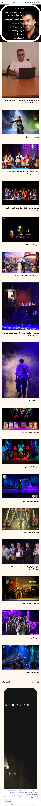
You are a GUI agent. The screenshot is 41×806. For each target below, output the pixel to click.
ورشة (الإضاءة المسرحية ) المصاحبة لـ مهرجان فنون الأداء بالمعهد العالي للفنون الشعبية (22, 101)
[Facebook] (27, 705)
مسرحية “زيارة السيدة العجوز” (30, 603)
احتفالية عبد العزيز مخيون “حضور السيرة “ (26, 275)
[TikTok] (17, 705)
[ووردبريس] (6, 705)
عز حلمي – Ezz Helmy (33, 23)
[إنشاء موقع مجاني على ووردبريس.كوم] (20, 2)
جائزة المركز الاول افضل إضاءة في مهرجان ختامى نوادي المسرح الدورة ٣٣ (22, 568)
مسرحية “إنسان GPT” (32, 245)
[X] (10, 705)
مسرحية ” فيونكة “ (33, 638)
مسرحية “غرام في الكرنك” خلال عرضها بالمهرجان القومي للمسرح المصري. (22, 209)
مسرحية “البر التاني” (33, 400)
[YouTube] (13, 705)
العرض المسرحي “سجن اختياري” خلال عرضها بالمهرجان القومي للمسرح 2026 (22, 172)
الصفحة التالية (6, 682)
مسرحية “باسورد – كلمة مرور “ (29, 432)
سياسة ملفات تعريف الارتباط (17, 798)
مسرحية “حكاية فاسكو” (32, 467)
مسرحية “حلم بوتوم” (32, 672)
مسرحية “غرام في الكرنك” (31, 532)
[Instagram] (24, 705)
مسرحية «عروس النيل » (32, 137)
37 (33, 682)
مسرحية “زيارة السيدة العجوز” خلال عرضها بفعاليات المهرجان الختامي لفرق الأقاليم (21, 334)
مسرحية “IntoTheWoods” (30, 501)
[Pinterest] (20, 705)
